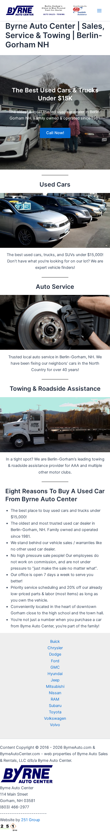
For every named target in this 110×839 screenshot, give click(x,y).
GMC (55, 667)
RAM (55, 699)
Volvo (55, 724)
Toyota (55, 712)
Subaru (55, 705)
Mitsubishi (55, 686)
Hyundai (55, 673)
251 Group (30, 819)
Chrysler (55, 647)
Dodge (55, 654)
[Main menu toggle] (99, 10)
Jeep (55, 680)
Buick (55, 641)
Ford (55, 661)
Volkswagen (55, 718)
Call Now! (55, 132)
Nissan (55, 692)
